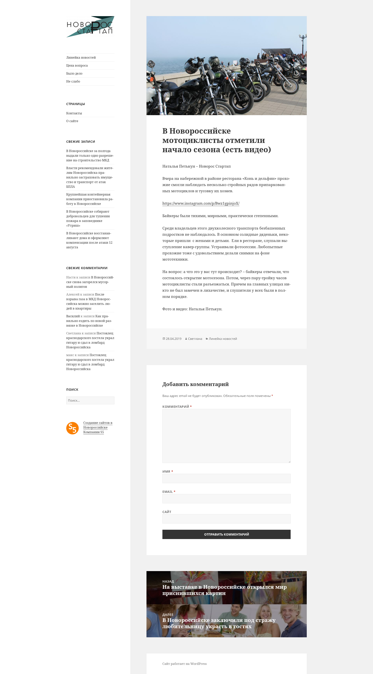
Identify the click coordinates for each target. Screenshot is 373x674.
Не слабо (73, 81)
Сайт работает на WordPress (184, 664)
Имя (167, 471)
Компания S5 (93, 432)
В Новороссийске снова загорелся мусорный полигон (90, 282)
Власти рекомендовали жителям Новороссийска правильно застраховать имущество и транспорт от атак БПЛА (89, 177)
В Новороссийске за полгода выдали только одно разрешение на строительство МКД (90, 155)
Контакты (74, 113)
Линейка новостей (81, 57)
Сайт (166, 512)
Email (168, 492)
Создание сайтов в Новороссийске (97, 425)
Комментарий (177, 406)
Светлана (195, 339)
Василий (73, 316)
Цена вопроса (77, 65)
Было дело (74, 73)
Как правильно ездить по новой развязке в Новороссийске (89, 321)
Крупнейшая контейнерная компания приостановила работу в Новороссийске (89, 199)
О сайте (72, 121)
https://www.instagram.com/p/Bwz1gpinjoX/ (200, 203)
